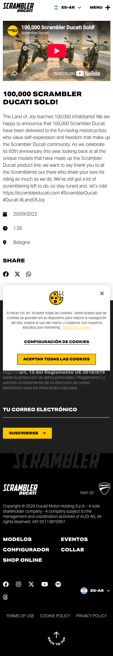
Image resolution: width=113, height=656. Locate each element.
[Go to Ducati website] (104, 489)
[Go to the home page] (18, 7)
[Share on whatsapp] (28, 274)
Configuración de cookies (56, 342)
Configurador (26, 550)
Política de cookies (76, 327)
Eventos (74, 539)
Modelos (17, 539)
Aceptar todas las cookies (56, 359)
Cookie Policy (55, 615)
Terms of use (20, 615)
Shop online (22, 560)
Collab (72, 550)
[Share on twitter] (17, 274)
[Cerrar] (102, 293)
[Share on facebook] (6, 274)
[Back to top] (56, 638)
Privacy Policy (91, 615)
